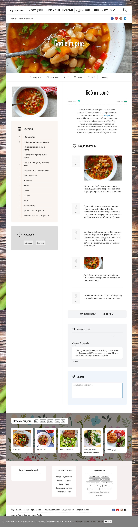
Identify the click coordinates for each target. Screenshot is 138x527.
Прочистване (67, 10)
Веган (61, 484)
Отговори (75, 361)
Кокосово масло (107, 482)
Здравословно (84, 10)
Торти (69, 491)
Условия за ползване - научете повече (88, 521)
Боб (36, 421)
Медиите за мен (83, 509)
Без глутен (105, 476)
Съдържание (16, 509)
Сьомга (92, 486)
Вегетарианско (61, 491)
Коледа (58, 476)
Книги (96, 10)
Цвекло (106, 486)
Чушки (57, 421)
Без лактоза (105, 492)
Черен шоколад (94, 476)
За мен (113, 10)
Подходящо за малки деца (64, 488)
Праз (63, 421)
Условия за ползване (52, 509)
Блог (106, 10)
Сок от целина (37, 10)
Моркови (43, 421)
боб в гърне (105, 115)
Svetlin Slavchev (24, 515)
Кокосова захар (93, 489)
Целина (50, 421)
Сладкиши (68, 480)
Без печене (99, 495)
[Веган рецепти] (79, 102)
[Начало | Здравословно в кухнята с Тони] (17, 10)
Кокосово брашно (95, 479)
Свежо (67, 484)
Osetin (39, 515)
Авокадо (99, 486)
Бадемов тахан (94, 492)
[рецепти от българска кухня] (125, 101)
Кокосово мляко (105, 489)
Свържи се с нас (68, 509)
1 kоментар (104, 77)
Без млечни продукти (92, 482)
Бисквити (59, 480)
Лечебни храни (53, 10)
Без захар (106, 479)
